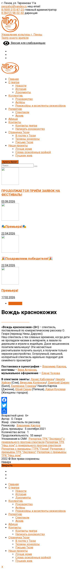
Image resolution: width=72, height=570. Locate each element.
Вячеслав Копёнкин (33, 382)
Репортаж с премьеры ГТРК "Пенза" (25, 448)
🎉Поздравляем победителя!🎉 (27, 258)
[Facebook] (36, 400)
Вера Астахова (27, 369)
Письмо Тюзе (24, 142)
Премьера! (9, 290)
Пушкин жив (23, 155)
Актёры (20, 102)
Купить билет (10, 162)
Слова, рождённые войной (33, 152)
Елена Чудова (51, 373)
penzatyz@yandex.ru (14, 6)
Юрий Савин (23, 389)
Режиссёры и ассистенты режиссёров (40, 105)
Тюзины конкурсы (27, 139)
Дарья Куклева (55, 389)
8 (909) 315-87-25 (12, 9)
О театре (13, 82)
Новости (20, 85)
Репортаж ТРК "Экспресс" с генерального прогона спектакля (33, 440)
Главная (13, 79)
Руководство (24, 99)
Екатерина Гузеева (23, 386)
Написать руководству (30, 129)
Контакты (14, 122)
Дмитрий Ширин (58, 382)
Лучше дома (23, 149)
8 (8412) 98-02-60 (12, 13)
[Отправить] (36, 411)
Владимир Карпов (54, 366)
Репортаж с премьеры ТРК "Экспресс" (33, 450)
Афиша (13, 119)
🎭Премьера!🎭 (13, 226)
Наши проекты (18, 145)
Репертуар (15, 109)
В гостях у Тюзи (25, 135)
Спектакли (22, 112)
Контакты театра (26, 125)
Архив (19, 115)
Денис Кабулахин (42, 379)
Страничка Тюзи (18, 132)
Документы (23, 92)
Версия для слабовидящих (27, 43)
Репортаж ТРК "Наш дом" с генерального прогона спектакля (32, 443)
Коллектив (15, 95)
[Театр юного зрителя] (10, 31)
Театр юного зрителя (14, 38)
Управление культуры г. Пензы (21, 34)
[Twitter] (36, 405)
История (20, 89)
